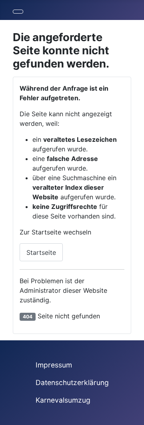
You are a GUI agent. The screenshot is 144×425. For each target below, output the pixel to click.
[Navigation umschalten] (18, 12)
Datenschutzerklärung (72, 382)
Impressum (54, 365)
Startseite (41, 252)
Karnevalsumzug (63, 400)
